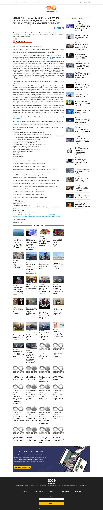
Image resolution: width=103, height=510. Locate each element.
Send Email (19, 203)
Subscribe (51, 503)
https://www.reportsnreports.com (27, 212)
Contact (78, 491)
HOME (15, 2)
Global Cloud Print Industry (56, 72)
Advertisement (64, 491)
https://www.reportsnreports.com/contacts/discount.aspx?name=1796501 (34, 59)
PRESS (31, 2)
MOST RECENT (23, 2)
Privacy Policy (38, 491)
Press (51, 491)
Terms (25, 491)
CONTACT (38, 2)
